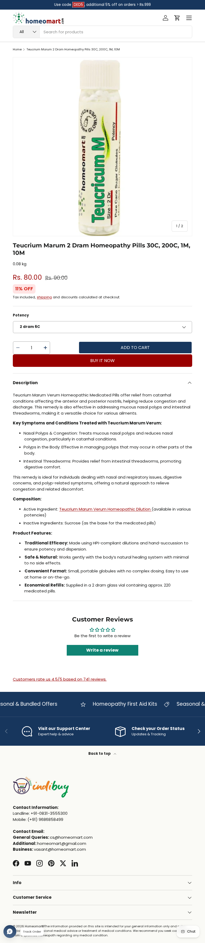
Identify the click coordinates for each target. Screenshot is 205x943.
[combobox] (102, 32)
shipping (44, 297)
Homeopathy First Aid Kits (120, 704)
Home (17, 49)
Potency (21, 315)
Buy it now (102, 361)
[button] (177, 18)
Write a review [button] (102, 650)
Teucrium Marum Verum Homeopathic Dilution (105, 509)
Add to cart (135, 347)
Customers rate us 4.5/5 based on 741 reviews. (60, 679)
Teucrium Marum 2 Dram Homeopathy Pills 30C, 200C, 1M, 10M (73, 49)
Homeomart (34, 926)
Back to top (100, 753)
